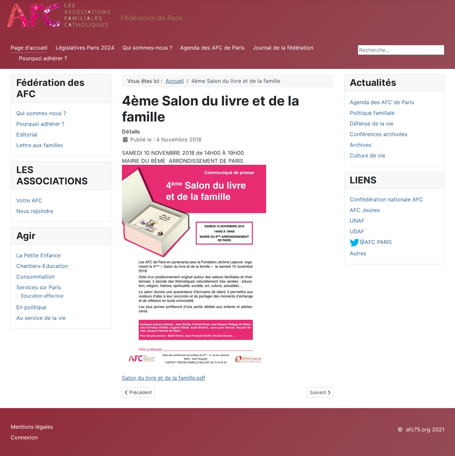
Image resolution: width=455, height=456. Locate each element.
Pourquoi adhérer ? (43, 58)
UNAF (357, 220)
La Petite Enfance (38, 255)
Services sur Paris (38, 287)
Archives (360, 144)
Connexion (24, 437)
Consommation (35, 276)
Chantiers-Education (42, 266)
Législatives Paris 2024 (85, 47)
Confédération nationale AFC (386, 199)
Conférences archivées (378, 134)
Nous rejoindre (34, 211)
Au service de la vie (41, 318)
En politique (31, 307)
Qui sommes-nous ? (147, 47)
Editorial (26, 134)
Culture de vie (367, 155)
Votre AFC (29, 200)
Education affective (42, 296)
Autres (358, 253)
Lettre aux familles (39, 145)
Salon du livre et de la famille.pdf (163, 377)
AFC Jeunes (365, 210)
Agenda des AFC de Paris (212, 47)
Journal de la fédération (283, 47)
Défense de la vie (371, 123)
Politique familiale (372, 113)
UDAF (357, 231)
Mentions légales (32, 426)
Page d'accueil (29, 47)
